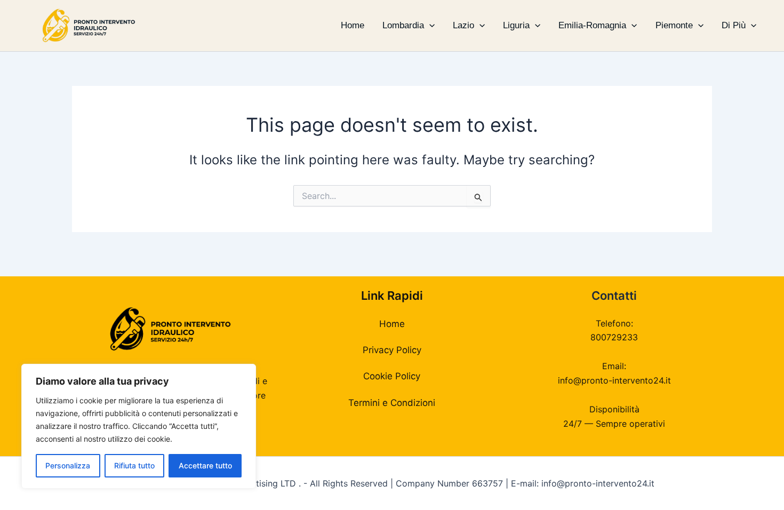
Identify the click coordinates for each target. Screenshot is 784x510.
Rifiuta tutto (134, 465)
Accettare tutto (205, 465)
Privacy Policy (392, 350)
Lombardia (403, 25)
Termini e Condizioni (391, 402)
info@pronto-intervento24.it (614, 380)
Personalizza (67, 465)
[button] (429, 25)
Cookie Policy (391, 376)
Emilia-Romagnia (592, 25)
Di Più (734, 25)
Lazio (463, 25)
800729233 (614, 337)
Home (352, 25)
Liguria (516, 25)
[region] (138, 426)
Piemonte (674, 25)
